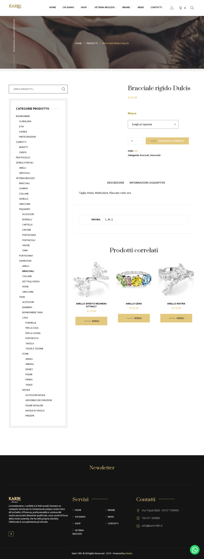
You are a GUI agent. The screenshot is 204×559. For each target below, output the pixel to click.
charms (23, 188)
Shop (78, 523)
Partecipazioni (27, 136)
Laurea (23, 131)
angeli (29, 359)
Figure (29, 374)
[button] (195, 550)
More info (93, 279)
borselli (27, 219)
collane (24, 193)
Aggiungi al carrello (171, 141)
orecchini (24, 204)
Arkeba (128, 553)
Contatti (113, 523)
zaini (25, 250)
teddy (29, 385)
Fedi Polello (23, 157)
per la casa (32, 328)
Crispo (23, 152)
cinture (26, 230)
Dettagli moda (31, 281)
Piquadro (24, 209)
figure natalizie (34, 405)
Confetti (21, 142)
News (111, 516)
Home (78, 510)
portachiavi (29, 235)
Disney (29, 369)
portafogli (28, 240)
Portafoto (32, 338)
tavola (30, 343)
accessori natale (35, 395)
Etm (21, 126)
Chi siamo (80, 516)
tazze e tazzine (34, 348)
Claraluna (25, 121)
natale (26, 390)
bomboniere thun (32, 312)
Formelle (31, 323)
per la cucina (33, 333)
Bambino (27, 307)
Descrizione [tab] (115, 182)
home (25, 286)
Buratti (23, 147)
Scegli (95, 321)
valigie (26, 245)
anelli (22, 168)
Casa (25, 317)
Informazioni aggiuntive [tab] (147, 182)
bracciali (144, 155)
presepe (30, 415)
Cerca (63, 89)
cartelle (27, 224)
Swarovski (155, 155)
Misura (132, 113)
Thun (22, 297)
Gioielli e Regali (24, 162)
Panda (29, 379)
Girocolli (24, 173)
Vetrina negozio (25, 178)
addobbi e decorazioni (39, 400)
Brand (111, 510)
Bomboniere (23, 116)
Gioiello (23, 198)
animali (30, 364)
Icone (25, 353)
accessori (28, 214)
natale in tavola (35, 410)
